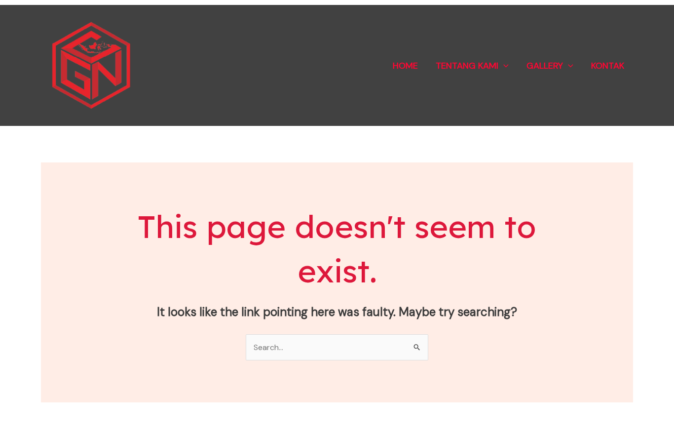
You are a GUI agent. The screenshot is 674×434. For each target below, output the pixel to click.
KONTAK (607, 66)
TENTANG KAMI (467, 66)
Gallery (544, 66)
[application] (503, 65)
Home (405, 66)
